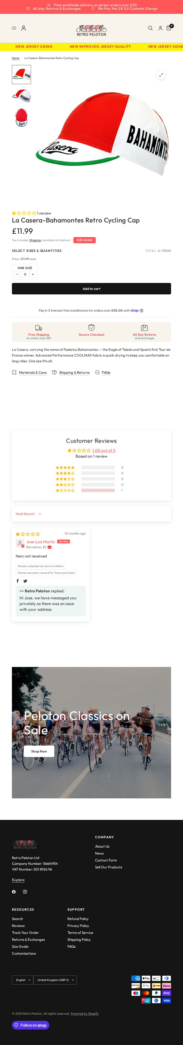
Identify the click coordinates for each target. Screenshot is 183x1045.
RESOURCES (23, 909)
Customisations (24, 953)
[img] (28, 533)
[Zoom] (161, 75)
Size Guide (84, 240)
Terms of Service (80, 932)
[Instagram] (28, 892)
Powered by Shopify (85, 1013)
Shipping (35, 240)
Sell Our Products (108, 867)
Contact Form (106, 860)
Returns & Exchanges (28, 939)
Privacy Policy (78, 925)
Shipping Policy (79, 939)
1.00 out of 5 (103, 450)
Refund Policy (78, 918)
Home (15, 58)
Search (17, 918)
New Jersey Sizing (28, 47)
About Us (102, 846)
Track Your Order (25, 932)
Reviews (18, 925)
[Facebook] (17, 892)
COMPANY (104, 837)
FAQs (71, 946)
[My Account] (23, 28)
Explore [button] (18, 880)
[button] (24, 213)
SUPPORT (76, 909)
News (99, 853)
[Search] (150, 28)
